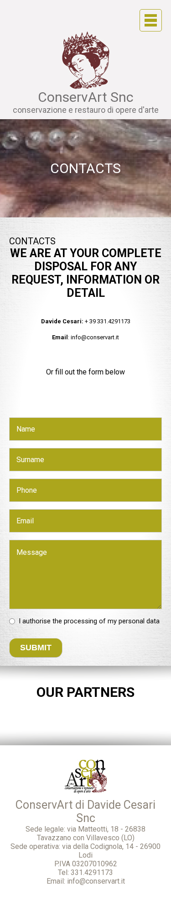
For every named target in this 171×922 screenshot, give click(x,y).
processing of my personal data (112, 621)
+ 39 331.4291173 (107, 321)
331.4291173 (92, 872)
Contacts (85, 168)
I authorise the (89, 621)
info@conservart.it (95, 337)
